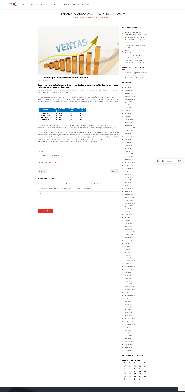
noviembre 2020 (130, 261)
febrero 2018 (129, 344)
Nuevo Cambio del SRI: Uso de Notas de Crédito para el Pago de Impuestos (135, 40)
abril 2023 (128, 183)
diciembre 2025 (129, 93)
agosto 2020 (128, 269)
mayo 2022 (128, 214)
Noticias (82, 17)
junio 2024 (128, 142)
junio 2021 (128, 246)
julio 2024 (128, 139)
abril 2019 (128, 310)
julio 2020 (128, 272)
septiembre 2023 (130, 168)
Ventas (57, 162)
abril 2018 (128, 339)
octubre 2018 (129, 321)
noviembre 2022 (130, 197)
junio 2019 (128, 304)
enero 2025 (128, 122)
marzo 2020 (128, 281)
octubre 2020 (129, 264)
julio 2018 (128, 330)
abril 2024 (128, 148)
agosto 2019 (128, 298)
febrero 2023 (129, 188)
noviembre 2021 (130, 232)
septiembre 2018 (130, 324)
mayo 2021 (128, 249)
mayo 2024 (128, 145)
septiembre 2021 (130, 238)
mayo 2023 (128, 180)
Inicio (76, 17)
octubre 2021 (129, 235)
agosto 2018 (128, 327)
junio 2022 (128, 212)
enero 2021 (128, 258)
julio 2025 (128, 105)
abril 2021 (128, 252)
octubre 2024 (129, 131)
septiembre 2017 (130, 350)
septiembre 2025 (130, 99)
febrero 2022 (129, 223)
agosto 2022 (128, 206)
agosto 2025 (128, 102)
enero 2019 (128, 316)
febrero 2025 (129, 119)
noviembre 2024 (130, 128)
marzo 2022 (128, 220)
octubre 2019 (129, 292)
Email (70, 184)
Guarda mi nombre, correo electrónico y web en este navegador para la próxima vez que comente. (66, 188)
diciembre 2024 (129, 125)
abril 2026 (128, 87)
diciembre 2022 (129, 194)
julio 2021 (128, 243)
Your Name (45, 184)
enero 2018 (128, 347)
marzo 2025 (128, 116)
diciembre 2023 (129, 160)
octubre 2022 (129, 200)
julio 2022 (128, 209)
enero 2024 (128, 157)
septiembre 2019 (130, 295)
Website (99, 184)
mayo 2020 (128, 278)
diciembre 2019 (129, 287)
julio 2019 (128, 301)
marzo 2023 (128, 186)
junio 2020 (128, 275)
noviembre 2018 (130, 318)
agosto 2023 (128, 171)
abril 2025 (128, 113)
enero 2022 (128, 226)
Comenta (42, 193)
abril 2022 (128, 217)
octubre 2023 (129, 165)
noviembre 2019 (130, 290)
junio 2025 (128, 108)
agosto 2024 (128, 136)
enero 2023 (128, 191)
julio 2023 (128, 174)
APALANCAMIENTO (47, 162)
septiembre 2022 (130, 203)
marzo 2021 (128, 255)
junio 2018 (128, 333)
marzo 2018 (128, 342)
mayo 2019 (128, 307)
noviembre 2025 (130, 96)
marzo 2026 (128, 90)
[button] (169, 161)
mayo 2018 (128, 336)
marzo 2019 (128, 313)
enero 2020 (128, 284)
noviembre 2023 (130, 162)
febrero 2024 (129, 154)
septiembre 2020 (130, 266)
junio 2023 (128, 177)
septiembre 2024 (130, 134)
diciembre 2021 (129, 229)
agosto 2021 (128, 240)
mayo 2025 (128, 110)
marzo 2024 (128, 151)
